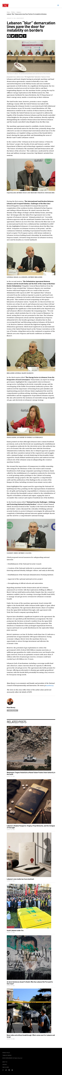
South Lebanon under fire (15, 930)
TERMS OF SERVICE (6, 1055)
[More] (24, 36)
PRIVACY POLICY (6, 1052)
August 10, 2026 (11, 1038)
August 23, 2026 (11, 829)
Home (8, 12)
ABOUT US (4, 1062)
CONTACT (4, 1064)
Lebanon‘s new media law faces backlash (20, 879)
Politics (13, 12)
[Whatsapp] (16, 36)
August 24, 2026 (11, 776)
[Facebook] (9, 36)
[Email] (20, 36)
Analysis (19, 12)
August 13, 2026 (11, 985)
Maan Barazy (20, 18)
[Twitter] (13, 36)
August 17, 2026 (11, 880)
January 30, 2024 (11, 18)
